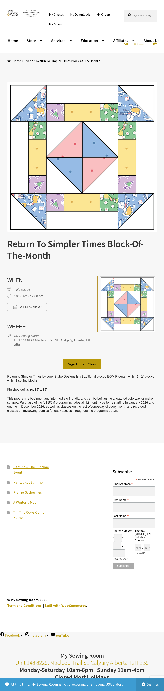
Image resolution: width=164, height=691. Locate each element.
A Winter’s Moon (26, 502)
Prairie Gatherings (27, 492)
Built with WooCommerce (65, 605)
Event (29, 61)
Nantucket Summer (28, 482)
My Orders (104, 14)
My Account (57, 24)
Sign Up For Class (82, 364)
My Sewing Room (26, 335)
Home (13, 40)
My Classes (56, 14)
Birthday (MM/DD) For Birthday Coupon (143, 535)
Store (31, 40)
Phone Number (122, 530)
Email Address (123, 484)
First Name (121, 500)
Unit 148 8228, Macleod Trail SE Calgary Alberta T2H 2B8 (82, 662)
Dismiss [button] (152, 684)
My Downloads (80, 14)
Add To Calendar (30, 307)
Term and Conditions (24, 605)
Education (89, 40)
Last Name (121, 516)
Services (58, 40)
